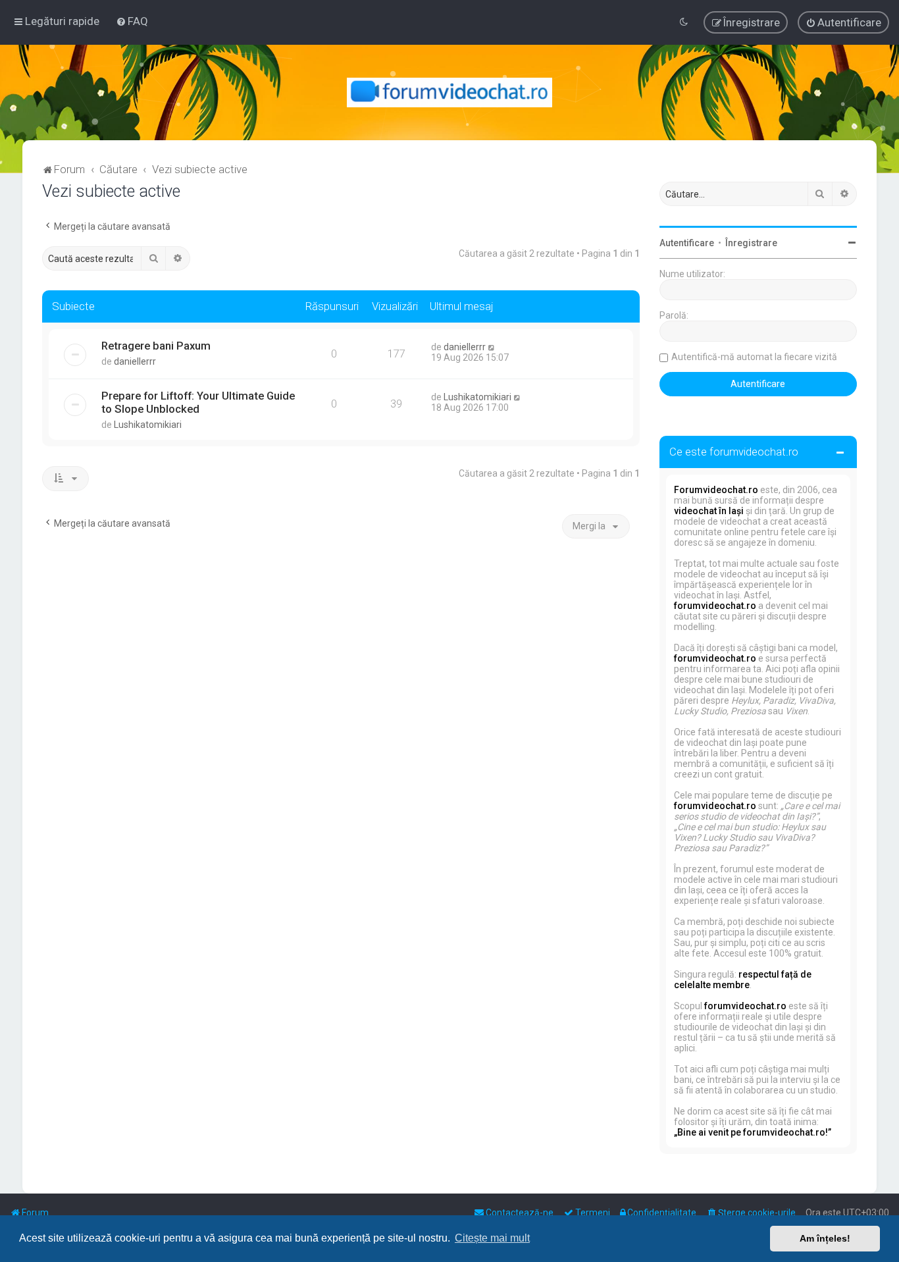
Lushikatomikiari (148, 424)
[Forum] (450, 92)
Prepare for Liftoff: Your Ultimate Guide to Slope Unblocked (198, 402)
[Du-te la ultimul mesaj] (492, 347)
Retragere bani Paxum (156, 345)
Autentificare (686, 243)
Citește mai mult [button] (492, 1238)
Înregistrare (751, 243)
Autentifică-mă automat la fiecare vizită (754, 357)
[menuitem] (132, 21)
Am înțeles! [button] (825, 1238)
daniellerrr (135, 361)
